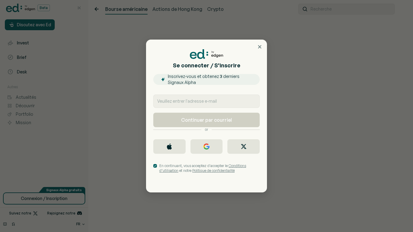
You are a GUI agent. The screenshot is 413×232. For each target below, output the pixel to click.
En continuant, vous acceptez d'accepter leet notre (202, 168)
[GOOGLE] (206, 146)
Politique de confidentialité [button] (213, 170)
